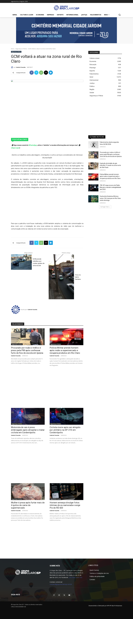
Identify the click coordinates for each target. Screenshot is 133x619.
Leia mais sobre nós (75, 577)
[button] (119, 14)
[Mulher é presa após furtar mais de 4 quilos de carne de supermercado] (28, 491)
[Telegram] (51, 73)
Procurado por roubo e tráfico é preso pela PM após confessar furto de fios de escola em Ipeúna (27, 350)
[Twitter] (36, 73)
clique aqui (15, 148)
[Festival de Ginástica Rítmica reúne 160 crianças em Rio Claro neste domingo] (93, 198)
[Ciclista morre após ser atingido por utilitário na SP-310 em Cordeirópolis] (66, 416)
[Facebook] (32, 73)
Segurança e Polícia (21, 49)
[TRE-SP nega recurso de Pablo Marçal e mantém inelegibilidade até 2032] (93, 187)
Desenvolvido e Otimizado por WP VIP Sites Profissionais (105, 606)
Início (12, 49)
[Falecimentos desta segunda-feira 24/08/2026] (93, 144)
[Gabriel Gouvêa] (12, 67)
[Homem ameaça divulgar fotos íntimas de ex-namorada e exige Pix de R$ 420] (66, 491)
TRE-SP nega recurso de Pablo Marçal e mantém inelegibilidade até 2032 (110, 187)
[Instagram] (59, 595)
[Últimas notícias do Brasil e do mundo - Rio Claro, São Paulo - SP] (28, 572)
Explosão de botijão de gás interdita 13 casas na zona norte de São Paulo (110, 165)
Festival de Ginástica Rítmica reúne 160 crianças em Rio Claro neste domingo (110, 198)
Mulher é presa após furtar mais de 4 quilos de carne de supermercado (28, 505)
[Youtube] (69, 595)
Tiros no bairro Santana (78, 277)
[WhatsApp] (41, 73)
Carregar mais (104, 207)
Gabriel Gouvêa (21, 67)
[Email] (46, 73)
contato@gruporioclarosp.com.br (61, 584)
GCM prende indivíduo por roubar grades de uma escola (38, 262)
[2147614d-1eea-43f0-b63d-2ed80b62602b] (66, 30)
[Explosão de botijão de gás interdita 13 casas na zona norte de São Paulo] (93, 165)
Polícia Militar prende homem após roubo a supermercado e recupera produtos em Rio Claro (65, 350)
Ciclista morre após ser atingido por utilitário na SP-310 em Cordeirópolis (65, 430)
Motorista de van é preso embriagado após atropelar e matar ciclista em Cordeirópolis (28, 430)
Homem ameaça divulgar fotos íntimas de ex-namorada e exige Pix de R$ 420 (65, 505)
